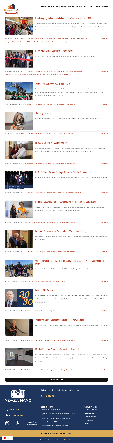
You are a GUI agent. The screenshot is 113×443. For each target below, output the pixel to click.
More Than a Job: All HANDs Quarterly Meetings (57, 418)
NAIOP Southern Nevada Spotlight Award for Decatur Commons (61, 172)
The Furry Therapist (43, 113)
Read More (104, 39)
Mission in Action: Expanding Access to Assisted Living (58, 349)
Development (89, 420)
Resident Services (51, 42)
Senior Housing (62, 42)
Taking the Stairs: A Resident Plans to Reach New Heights (59, 320)
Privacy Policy (68, 440)
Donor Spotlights (61, 281)
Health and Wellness (26, 42)
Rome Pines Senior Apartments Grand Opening (55, 51)
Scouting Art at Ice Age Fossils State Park (52, 84)
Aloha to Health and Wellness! (51, 422)
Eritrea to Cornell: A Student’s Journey (51, 143)
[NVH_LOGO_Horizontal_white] (18, 390)
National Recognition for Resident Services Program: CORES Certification (65, 202)
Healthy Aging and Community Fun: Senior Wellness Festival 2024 (63, 18)
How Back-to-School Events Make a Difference (56, 425)
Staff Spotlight (70, 252)
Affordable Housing (30, 74)
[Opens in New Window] (42, 396)
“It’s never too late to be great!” (51, 409)
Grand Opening (70, 71)
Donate (87, 424)
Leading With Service (44, 290)
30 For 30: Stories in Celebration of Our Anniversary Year (38, 39)
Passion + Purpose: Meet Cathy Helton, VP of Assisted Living (60, 231)
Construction (60, 71)
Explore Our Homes (91, 409)
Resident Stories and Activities (66, 39)
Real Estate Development (73, 193)
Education (16, 42)
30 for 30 (21, 74)
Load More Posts (56, 380)
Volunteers (70, 134)
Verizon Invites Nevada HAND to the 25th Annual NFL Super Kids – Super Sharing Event (69, 262)
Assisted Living (61, 134)
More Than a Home (39, 42)
